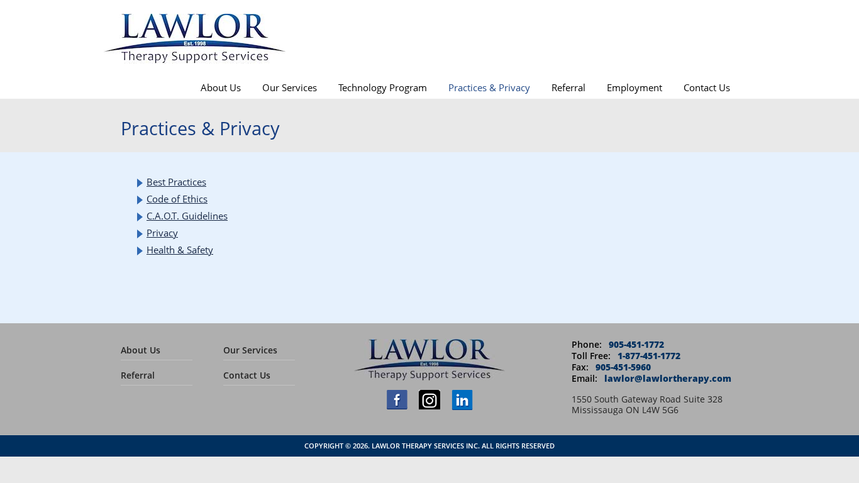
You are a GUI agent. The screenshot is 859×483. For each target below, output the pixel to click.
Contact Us (707, 87)
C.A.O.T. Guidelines (187, 215)
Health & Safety (180, 249)
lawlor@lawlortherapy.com (667, 378)
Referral (568, 87)
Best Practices (176, 181)
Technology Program (382, 87)
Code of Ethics (177, 198)
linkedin (462, 400)
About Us (221, 87)
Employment (634, 87)
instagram (429, 399)
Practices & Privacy (489, 87)
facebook (396, 399)
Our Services (289, 87)
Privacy (162, 232)
